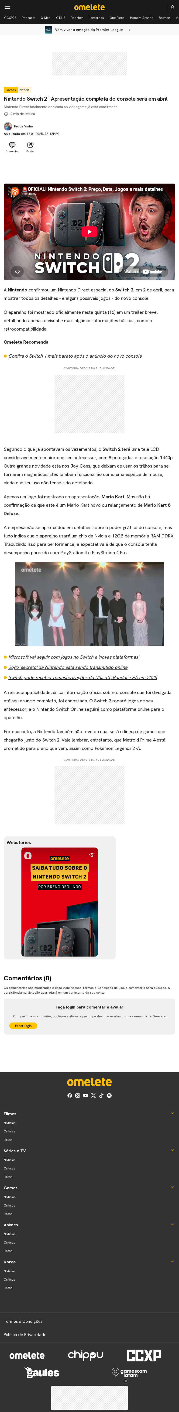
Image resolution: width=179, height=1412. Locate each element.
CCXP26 (10, 18)
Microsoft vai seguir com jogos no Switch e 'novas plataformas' (73, 657)
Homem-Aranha (141, 18)
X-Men (46, 18)
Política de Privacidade (25, 1334)
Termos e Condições (23, 1321)
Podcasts (28, 18)
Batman (164, 18)
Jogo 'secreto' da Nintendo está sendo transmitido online (67, 667)
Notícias (10, 1123)
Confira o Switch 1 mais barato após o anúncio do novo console (75, 356)
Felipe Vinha (23, 126)
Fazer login (23, 1026)
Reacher (77, 18)
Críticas (9, 1131)
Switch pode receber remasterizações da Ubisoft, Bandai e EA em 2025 (82, 677)
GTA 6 (60, 18)
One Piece (117, 18)
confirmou (38, 290)
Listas (8, 1140)
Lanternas (96, 18)
